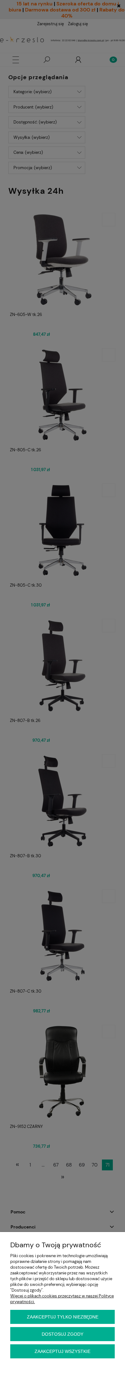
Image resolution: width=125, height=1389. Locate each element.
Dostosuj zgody (62, 1334)
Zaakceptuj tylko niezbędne (62, 1316)
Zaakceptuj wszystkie (62, 1351)
